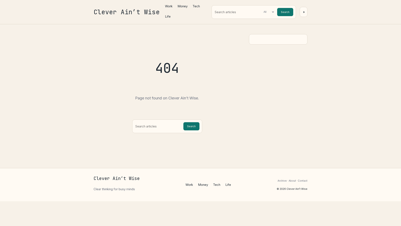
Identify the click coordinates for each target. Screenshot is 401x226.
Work (169, 6)
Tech (196, 6)
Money (183, 6)
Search (285, 12)
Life (168, 16)
